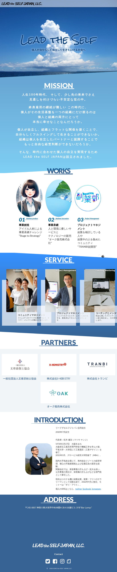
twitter (78, 489)
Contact (58, 554)
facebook (87, 489)
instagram (96, 489)
